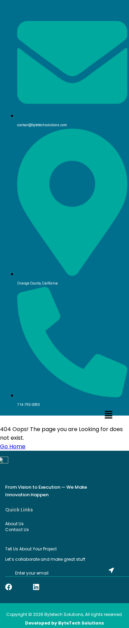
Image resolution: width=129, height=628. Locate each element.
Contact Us (17, 529)
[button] (108, 415)
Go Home (12, 446)
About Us (14, 524)
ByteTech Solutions (81, 623)
